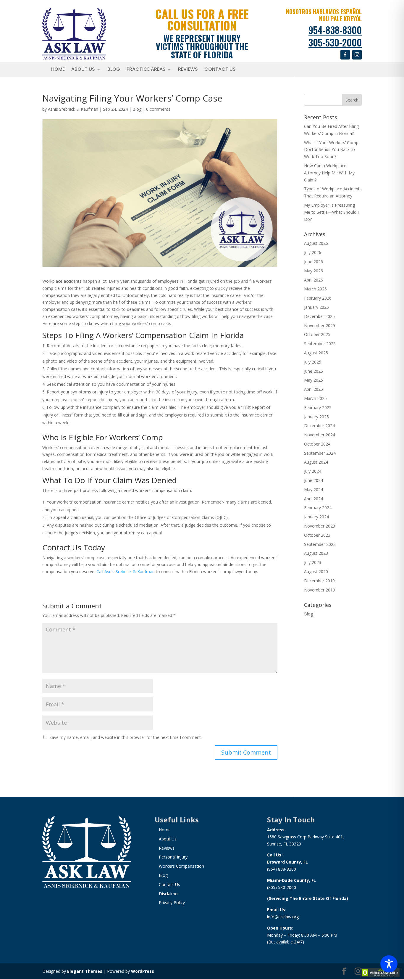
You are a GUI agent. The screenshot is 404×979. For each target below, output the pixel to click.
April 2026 (313, 280)
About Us (83, 70)
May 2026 (313, 271)
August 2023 (316, 553)
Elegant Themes (84, 971)
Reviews (188, 70)
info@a (274, 916)
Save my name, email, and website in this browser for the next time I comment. (125, 737)
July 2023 (312, 562)
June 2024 (313, 480)
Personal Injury (173, 857)
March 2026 (315, 289)
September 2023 (320, 544)
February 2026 (318, 298)
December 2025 (319, 316)
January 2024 (316, 517)
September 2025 (320, 343)
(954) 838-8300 (281, 869)
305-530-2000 (335, 42)
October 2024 (317, 444)
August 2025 (316, 353)
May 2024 (313, 489)
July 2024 (312, 471)
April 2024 (313, 498)
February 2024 (318, 507)
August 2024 (316, 462)
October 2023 (317, 535)
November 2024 (319, 435)
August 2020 (316, 571)
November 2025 (319, 325)
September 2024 (320, 453)
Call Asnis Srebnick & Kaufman (125, 571)
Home (58, 70)
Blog (113, 70)
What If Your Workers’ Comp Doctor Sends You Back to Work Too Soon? (331, 150)
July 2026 (312, 252)
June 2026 (313, 261)
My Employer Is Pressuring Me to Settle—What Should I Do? (331, 212)
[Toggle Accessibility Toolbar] (389, 964)
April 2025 (313, 389)
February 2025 (318, 407)
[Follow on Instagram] (357, 55)
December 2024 (319, 425)
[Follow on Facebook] (345, 55)
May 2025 (313, 380)
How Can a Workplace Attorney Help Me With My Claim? (329, 173)
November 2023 (319, 526)
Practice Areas (146, 70)
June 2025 (313, 371)
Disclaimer (169, 893)
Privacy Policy (172, 902)
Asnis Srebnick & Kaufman (73, 109)
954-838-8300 (335, 30)
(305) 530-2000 (281, 887)
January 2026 (316, 307)
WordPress (142, 971)
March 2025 (315, 398)
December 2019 (319, 580)
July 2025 (312, 362)
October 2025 (317, 334)
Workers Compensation (181, 866)
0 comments (158, 109)
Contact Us (220, 70)
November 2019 (319, 590)
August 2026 (316, 243)
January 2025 (316, 416)
